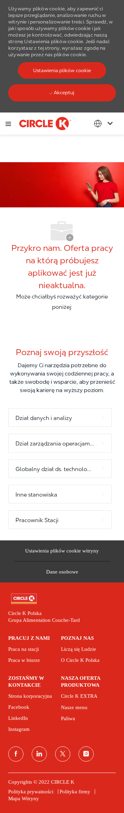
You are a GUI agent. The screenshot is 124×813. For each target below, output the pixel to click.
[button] (62, 70)
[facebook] (15, 754)
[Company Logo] (45, 123)
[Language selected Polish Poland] (105, 123)
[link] (62, 599)
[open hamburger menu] (8, 123)
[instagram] (86, 754)
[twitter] (62, 754)
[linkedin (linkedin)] (39, 754)
